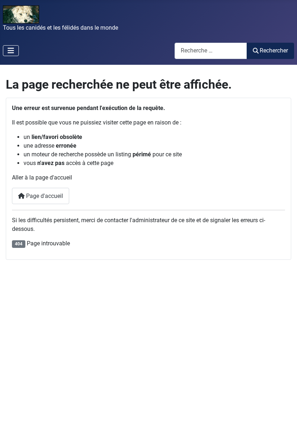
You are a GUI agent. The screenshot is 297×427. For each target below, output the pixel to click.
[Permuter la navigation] (11, 50)
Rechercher (274, 50)
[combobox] (211, 51)
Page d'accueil (44, 196)
